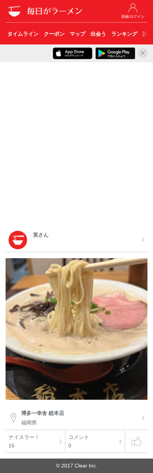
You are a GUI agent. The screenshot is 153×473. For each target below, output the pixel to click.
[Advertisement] (76, 147)
